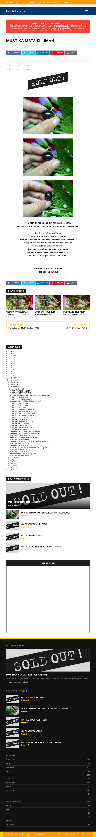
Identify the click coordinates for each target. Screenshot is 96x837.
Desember (14, 382)
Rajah (8, 809)
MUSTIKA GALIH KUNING (19, 423)
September (17, 389)
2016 (11, 372)
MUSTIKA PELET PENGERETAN (21, 421)
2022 (11, 359)
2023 (11, 357)
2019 (11, 366)
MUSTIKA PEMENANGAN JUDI (21, 411)
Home (58, 834)
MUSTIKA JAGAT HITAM (18, 429)
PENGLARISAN (10, 794)
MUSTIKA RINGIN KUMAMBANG (22, 409)
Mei (12, 464)
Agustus (13, 458)
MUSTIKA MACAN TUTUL (19, 417)
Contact (82, 834)
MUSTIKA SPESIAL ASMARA (20, 452)
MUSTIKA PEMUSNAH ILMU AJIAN (22, 413)
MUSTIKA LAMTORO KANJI (20, 443)
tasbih (8, 820)
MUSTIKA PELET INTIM (19, 69)
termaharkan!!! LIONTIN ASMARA (22, 445)
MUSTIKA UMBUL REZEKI (20, 65)
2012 (12, 380)
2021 (11, 362)
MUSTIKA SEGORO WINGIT (20, 403)
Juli (11, 460)
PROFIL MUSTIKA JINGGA (46, 2)
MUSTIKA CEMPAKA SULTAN (20, 393)
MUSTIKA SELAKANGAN (19, 397)
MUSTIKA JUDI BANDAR (18, 419)
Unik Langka (10, 824)
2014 (11, 376)
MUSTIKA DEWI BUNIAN (19, 405)
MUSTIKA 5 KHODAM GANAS (21, 435)
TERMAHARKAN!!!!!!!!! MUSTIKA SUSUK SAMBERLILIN (29, 395)
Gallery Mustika (12, 775)
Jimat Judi (9, 779)
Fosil (8, 771)
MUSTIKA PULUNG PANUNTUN (21, 399)
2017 (11, 370)
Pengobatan (10, 798)
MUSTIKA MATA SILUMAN (19, 456)
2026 (11, 351)
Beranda (29, 2)
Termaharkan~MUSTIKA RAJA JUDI (23, 454)
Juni (12, 462)
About (66, 834)
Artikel (8, 763)
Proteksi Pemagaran (13, 801)
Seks (7, 813)
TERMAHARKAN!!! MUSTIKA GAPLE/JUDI (25, 437)
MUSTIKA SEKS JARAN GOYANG (22, 415)
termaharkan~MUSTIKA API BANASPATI (25, 431)
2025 (11, 353)
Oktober (13, 386)
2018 (11, 368)
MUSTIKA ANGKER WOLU (19, 407)
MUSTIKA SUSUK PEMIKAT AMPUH (26, 674)
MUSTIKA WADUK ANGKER (20, 391)
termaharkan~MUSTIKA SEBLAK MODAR (25, 401)
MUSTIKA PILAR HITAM (18, 425)
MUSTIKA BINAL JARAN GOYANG (22, 427)
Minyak (8, 786)
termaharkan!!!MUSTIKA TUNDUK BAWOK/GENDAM (29, 441)
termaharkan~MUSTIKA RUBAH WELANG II (26, 433)
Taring (8, 817)
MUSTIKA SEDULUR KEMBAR (20, 439)
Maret (13, 468)
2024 (11, 355)
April (12, 466)
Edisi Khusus (10, 767)
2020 (11, 364)
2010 (11, 470)
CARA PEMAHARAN (67, 2)
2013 (11, 378)
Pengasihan (10, 790)
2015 (11, 374)
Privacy (73, 834)
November (14, 384)
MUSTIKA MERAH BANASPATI (21, 449)
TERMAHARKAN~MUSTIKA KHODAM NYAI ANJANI (28, 447)
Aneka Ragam (10, 760)
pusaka (8, 805)
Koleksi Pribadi (11, 782)
